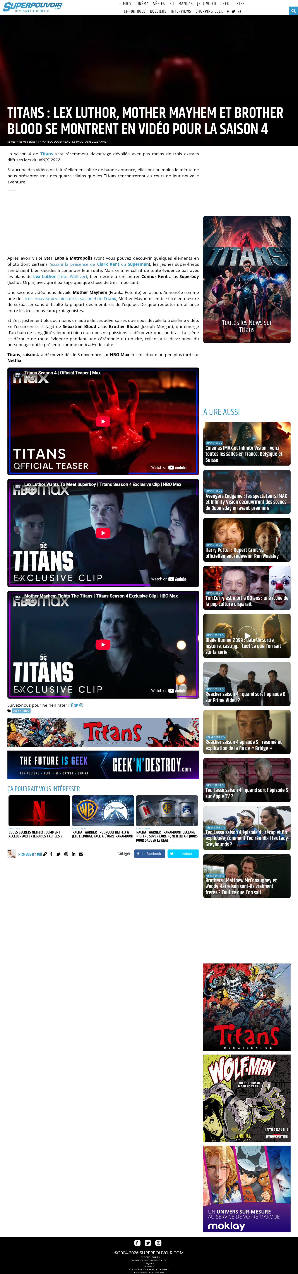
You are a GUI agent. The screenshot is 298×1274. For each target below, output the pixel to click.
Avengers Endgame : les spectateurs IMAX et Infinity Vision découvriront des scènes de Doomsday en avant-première (246, 502)
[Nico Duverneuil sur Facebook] (51, 854)
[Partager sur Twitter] (183, 853)
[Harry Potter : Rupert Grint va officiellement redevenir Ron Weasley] (247, 540)
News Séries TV (29, 141)
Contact (149, 1266)
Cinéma (142, 3)
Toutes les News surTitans (247, 326)
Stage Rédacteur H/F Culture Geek (149, 1269)
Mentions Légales (149, 1257)
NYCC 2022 (21, 711)
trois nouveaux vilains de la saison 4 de (70, 298)
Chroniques (135, 11)
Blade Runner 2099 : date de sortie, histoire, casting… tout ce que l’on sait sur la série (243, 646)
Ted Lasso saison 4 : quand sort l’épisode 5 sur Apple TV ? (247, 793)
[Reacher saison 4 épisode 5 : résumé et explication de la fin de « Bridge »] (247, 732)
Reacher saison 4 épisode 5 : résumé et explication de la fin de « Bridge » (244, 745)
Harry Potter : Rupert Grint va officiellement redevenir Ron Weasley (242, 553)
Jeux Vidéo (206, 3)
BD (172, 3)
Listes (239, 3)
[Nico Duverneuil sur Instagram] (66, 854)
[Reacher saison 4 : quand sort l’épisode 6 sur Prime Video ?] (247, 684)
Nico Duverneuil (58, 141)
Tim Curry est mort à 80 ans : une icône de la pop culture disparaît (247, 601)
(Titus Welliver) (60, 276)
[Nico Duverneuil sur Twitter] (58, 854)
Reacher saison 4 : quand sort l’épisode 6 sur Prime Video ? (245, 697)
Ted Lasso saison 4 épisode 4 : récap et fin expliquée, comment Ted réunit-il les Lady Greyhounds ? (247, 839)
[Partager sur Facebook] (149, 853)
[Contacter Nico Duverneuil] (81, 854)
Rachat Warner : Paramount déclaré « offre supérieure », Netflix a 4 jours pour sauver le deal (167, 836)
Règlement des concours (149, 1272)
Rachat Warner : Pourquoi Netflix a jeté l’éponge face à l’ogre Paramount (103, 834)
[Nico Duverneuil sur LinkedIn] (73, 854)
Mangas (185, 3)
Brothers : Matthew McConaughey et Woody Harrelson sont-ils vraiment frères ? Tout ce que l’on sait (241, 887)
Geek (225, 3)
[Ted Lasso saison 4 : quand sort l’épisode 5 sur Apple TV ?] (247, 780)
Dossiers (158, 11)
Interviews (181, 11)
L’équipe (149, 1263)
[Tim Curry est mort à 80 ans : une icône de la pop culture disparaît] (247, 588)
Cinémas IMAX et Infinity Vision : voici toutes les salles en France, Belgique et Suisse (244, 454)
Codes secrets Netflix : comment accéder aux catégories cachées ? (35, 834)
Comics (125, 3)
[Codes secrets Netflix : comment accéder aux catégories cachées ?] (39, 810)
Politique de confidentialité (149, 1260)
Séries (159, 3)
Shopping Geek (209, 11)
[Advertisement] (103, 220)
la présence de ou (99, 264)
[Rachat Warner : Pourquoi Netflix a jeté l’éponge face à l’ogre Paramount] (103, 810)
